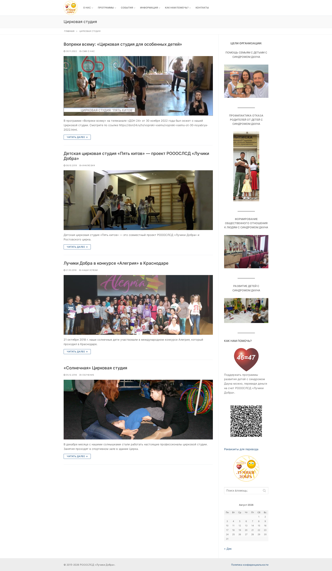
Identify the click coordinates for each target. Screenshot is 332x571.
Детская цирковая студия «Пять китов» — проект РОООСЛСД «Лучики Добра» (136, 156)
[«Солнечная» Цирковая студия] (138, 409)
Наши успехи (89, 270)
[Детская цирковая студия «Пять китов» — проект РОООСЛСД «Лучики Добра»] (138, 200)
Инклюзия (88, 165)
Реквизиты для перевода (241, 449)
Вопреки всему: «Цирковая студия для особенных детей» (123, 44)
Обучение (88, 375)
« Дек (228, 548)
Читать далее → (77, 137)
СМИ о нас (88, 51)
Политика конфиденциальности (249, 564)
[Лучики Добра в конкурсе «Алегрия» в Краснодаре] (138, 305)
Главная (69, 31)
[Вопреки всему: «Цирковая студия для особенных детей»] (138, 86)
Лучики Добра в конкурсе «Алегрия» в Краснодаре (116, 263)
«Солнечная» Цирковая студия (95, 367)
